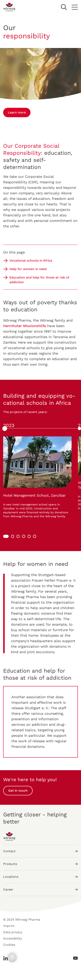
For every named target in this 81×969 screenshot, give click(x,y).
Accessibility (12, 938)
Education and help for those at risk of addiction (39, 280)
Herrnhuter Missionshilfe (24, 326)
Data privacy (12, 932)
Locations (10, 877)
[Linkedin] (6, 958)
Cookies (9, 945)
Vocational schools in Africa (30, 260)
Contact (9, 851)
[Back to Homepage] (9, 7)
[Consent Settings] (12, 956)
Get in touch (18, 790)
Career (8, 889)
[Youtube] (74, 958)
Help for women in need (28, 269)
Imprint (9, 926)
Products (10, 864)
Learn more (17, 112)
